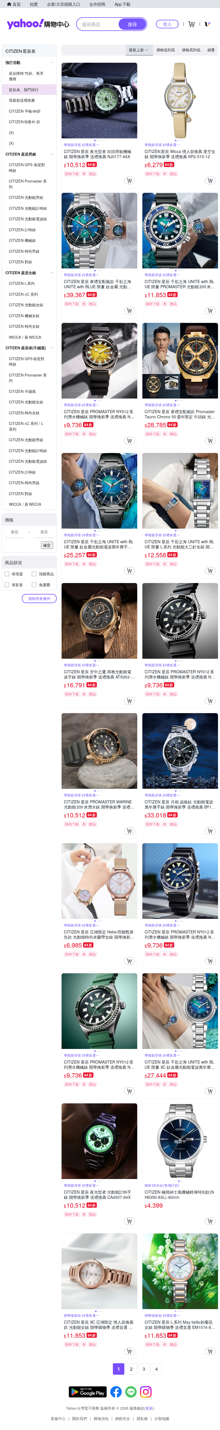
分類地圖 (161, 1418)
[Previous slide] (65, 100)
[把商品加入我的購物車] (129, 180)
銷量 (211, 49)
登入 (167, 24)
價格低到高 (165, 49)
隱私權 (142, 1418)
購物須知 (101, 1418)
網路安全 (122, 1418)
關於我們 (79, 1418)
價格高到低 (191, 49)
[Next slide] (133, 100)
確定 (47, 545)
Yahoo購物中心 (38, 24)
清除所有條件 (39, 598)
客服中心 (58, 1418)
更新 (149, 1408)
